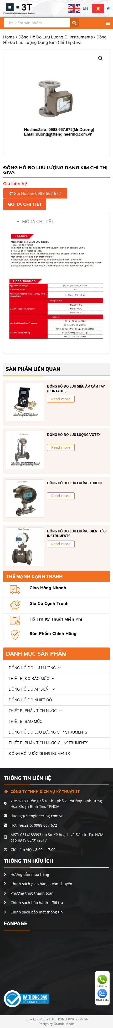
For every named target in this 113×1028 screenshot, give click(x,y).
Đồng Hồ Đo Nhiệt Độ (30, 700)
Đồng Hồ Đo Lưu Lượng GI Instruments (55, 37)
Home (9, 37)
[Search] (74, 22)
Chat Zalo (102, 1000)
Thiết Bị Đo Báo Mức (29, 678)
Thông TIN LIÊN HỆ (27, 778)
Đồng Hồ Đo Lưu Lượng (32, 668)
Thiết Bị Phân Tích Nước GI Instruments (48, 743)
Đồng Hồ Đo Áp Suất (29, 689)
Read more (60, 398)
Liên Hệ (102, 985)
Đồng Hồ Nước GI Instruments (39, 753)
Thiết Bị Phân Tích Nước (33, 710)
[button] (108, 23)
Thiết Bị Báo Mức (25, 721)
